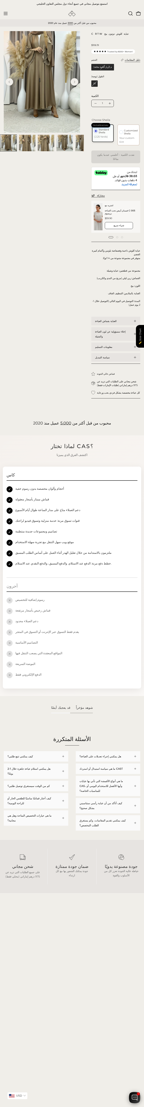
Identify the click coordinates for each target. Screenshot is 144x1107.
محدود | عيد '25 (12, 992)
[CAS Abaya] (72, 13)
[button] (130, 13)
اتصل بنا (80, 998)
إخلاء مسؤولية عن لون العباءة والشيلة (110, 334)
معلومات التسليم (103, 346)
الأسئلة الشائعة (84, 975)
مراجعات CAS (12, 998)
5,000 (65, 423)
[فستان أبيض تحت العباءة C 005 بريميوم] (98, 216)
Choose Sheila (101, 120)
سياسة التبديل (102, 357)
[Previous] (9, 82)
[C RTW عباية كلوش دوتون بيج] (8, 143)
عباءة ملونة (10, 981)
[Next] (74, 82)
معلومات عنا (82, 992)
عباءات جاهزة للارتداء (15, 986)
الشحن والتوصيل (85, 981)
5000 (70, 23)
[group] (72, 4)
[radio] (102, 67)
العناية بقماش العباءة (106, 321)
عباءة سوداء (10, 975)
